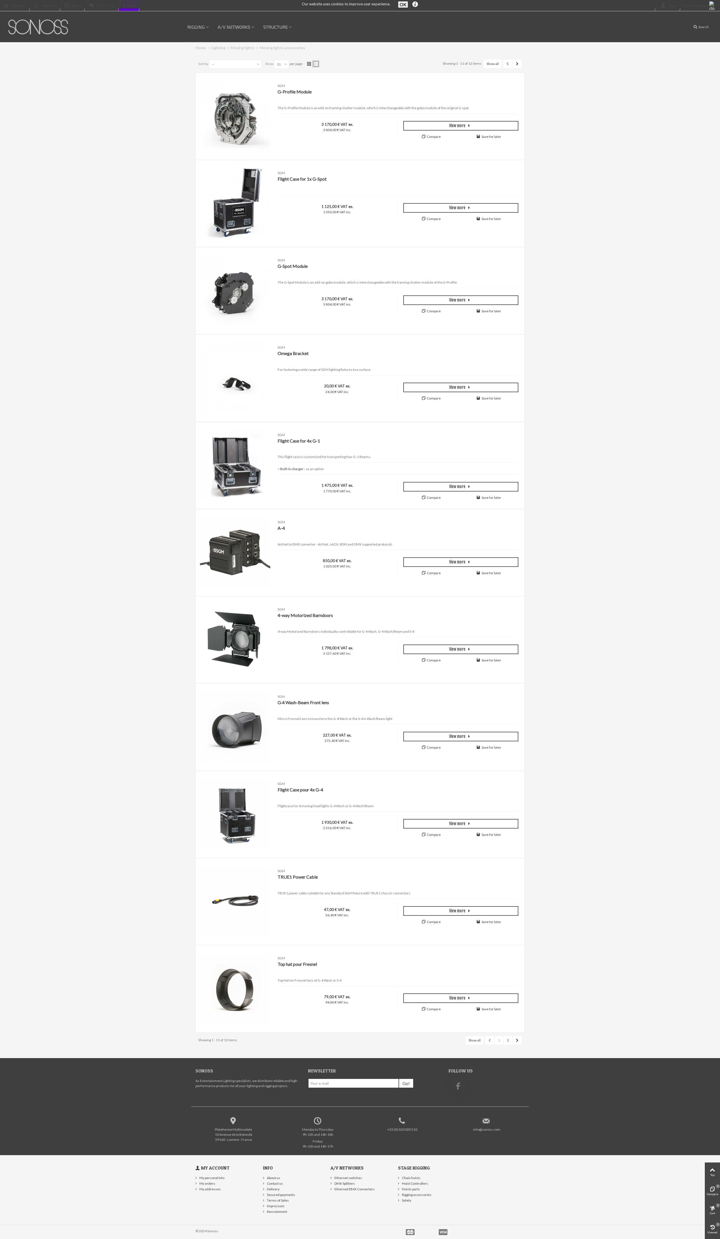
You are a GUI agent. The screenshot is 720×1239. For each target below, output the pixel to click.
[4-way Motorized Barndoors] (235, 640)
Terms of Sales (277, 1200)
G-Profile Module (295, 91)
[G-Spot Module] (235, 291)
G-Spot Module (293, 266)
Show (269, 64)
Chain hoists (410, 1178)
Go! (406, 1083)
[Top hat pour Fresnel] (235, 989)
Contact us (274, 1183)
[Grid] (309, 63)
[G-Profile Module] (235, 116)
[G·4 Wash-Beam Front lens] (235, 727)
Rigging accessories (416, 1195)
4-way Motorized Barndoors (305, 615)
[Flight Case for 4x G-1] (235, 465)
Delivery (273, 1189)
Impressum (275, 1206)
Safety (406, 1200)
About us (273, 1178)
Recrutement (276, 1211)
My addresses (210, 1189)
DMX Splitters (344, 1183)
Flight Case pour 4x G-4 (300, 789)
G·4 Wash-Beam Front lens (303, 702)
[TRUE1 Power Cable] (235, 901)
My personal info (211, 1178)
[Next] (517, 64)
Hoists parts (410, 1189)
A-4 (281, 528)
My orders (207, 1183)
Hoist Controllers (414, 1183)
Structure (275, 27)
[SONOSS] (39, 26)
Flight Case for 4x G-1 (299, 440)
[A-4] (235, 553)
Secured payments (280, 1195)
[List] (315, 63)
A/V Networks (234, 27)
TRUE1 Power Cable (298, 876)
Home (200, 47)
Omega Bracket (293, 353)
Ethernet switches (348, 1178)
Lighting (218, 47)
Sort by (203, 64)
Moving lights (243, 47)
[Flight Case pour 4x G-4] (235, 814)
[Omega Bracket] (235, 378)
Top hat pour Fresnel (297, 964)
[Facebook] (458, 1085)
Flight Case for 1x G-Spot (302, 178)
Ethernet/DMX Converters (354, 1189)
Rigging (196, 27)
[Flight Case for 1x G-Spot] (235, 203)
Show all (493, 64)
